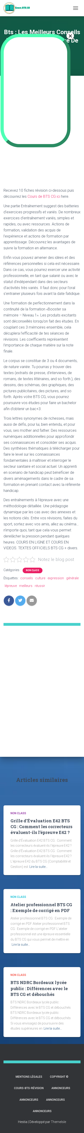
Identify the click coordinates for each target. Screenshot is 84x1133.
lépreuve (11, 586)
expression (56, 578)
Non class (32, 570)
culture (40, 578)
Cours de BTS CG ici (44, 196)
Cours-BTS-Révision (29, 1088)
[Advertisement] (42, 699)
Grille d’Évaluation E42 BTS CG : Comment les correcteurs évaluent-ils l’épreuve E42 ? (41, 826)
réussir (40, 586)
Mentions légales (29, 1076)
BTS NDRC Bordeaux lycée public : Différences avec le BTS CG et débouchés (39, 988)
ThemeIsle (58, 1122)
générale (72, 578)
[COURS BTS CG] (19, 8)
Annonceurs (60, 1088)
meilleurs (25, 586)
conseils (26, 578)
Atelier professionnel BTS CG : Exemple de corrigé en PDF (41, 907)
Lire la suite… (38, 867)
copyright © (59, 1076)
